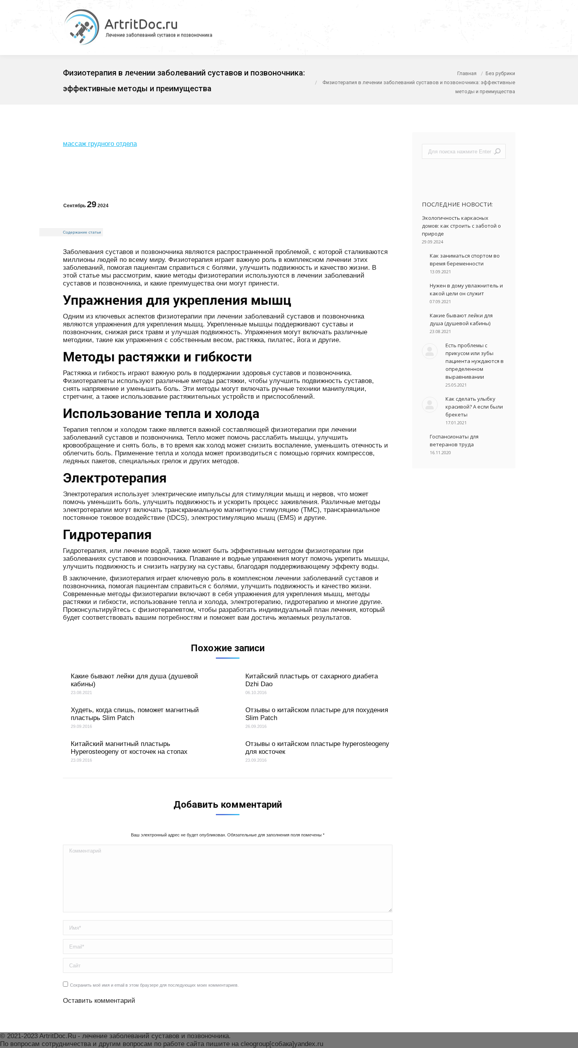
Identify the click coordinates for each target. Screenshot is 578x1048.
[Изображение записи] (430, 351)
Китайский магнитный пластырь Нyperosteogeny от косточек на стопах (129, 747)
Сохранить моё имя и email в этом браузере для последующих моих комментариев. (154, 985)
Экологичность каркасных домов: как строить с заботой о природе (461, 225)
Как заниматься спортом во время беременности (465, 259)
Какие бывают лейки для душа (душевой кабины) (134, 680)
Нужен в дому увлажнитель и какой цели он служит (466, 289)
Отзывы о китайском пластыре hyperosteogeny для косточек (317, 747)
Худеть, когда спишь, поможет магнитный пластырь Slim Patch (135, 714)
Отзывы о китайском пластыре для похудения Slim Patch (316, 714)
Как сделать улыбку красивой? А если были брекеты (474, 406)
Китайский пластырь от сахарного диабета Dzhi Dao (311, 680)
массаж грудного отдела (100, 143)
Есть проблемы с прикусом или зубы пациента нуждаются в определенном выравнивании (474, 361)
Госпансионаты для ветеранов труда (454, 440)
